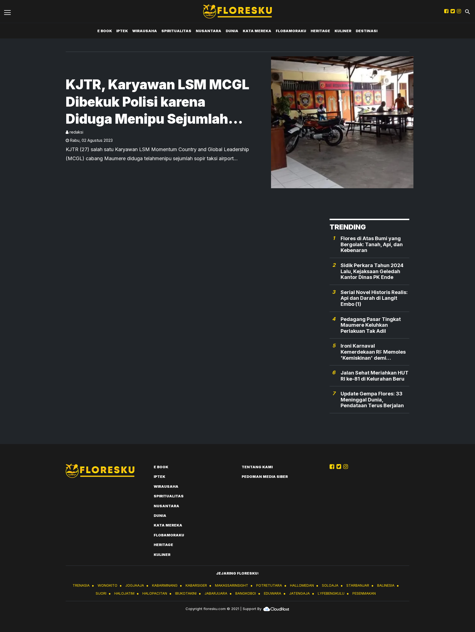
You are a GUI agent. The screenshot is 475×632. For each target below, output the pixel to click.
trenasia (81, 585)
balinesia (385, 585)
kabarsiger (196, 585)
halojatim (124, 593)
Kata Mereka (257, 31)
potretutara (269, 585)
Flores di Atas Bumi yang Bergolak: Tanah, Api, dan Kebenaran (372, 244)
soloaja (330, 585)
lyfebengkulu (331, 593)
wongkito (107, 585)
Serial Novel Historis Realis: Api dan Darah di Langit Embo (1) (374, 298)
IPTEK (122, 31)
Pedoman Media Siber (265, 476)
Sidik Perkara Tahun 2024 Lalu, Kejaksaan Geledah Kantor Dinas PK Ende (372, 271)
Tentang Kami (257, 467)
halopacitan (154, 593)
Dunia (232, 31)
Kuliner (343, 31)
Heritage (320, 31)
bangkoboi (245, 593)
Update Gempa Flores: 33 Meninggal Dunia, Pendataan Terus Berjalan (372, 399)
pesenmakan (364, 593)
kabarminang (165, 585)
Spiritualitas (176, 31)
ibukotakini (186, 593)
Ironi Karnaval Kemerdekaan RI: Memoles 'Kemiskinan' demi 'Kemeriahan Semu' (373, 352)
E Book (104, 31)
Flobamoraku (291, 31)
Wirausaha (144, 31)
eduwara (272, 593)
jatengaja (299, 593)
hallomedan (302, 585)
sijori (101, 593)
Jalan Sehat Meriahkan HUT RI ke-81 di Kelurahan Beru (374, 376)
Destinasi (366, 31)
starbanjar (357, 585)
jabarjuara (216, 593)
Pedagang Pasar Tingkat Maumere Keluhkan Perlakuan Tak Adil (371, 325)
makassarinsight (231, 585)
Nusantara (208, 31)
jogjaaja (134, 585)
